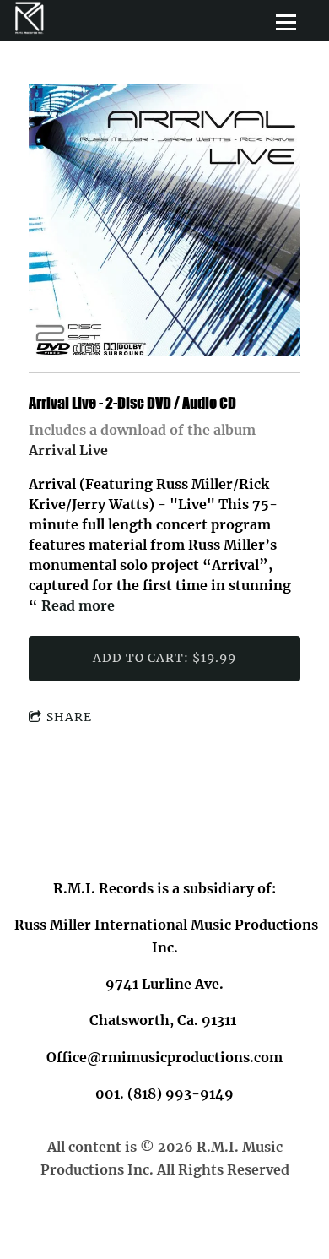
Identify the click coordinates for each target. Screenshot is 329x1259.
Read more (78, 605)
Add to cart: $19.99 (164, 657)
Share (69, 716)
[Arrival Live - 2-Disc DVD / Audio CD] (164, 221)
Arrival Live (68, 450)
